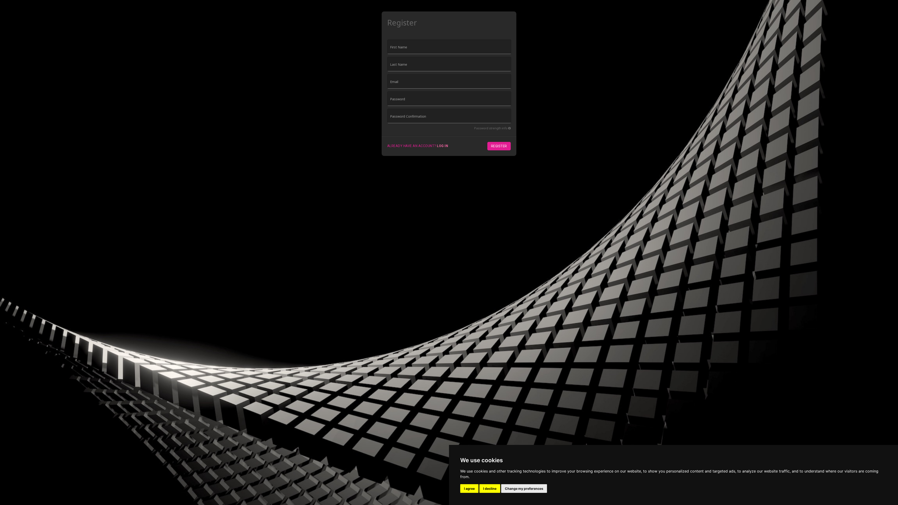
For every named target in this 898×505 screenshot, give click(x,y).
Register (499, 146)
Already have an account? (417, 146)
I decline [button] (489, 489)
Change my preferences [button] (524, 489)
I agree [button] (469, 489)
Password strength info (491, 128)
